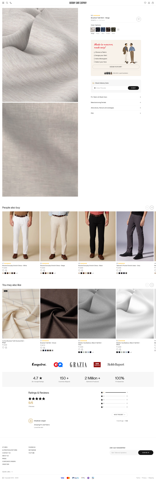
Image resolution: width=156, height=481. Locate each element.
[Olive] (126, 273)
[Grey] (12, 273)
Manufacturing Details (98, 102)
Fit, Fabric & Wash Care (99, 97)
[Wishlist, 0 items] (145, 3)
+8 (16, 273)
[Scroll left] (147, 208)
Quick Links (6, 472)
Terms (138, 477)
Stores (4, 447)
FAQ (92, 113)
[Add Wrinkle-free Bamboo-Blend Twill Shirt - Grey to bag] (82, 349)
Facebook (32, 447)
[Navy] (124, 273)
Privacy (144, 477)
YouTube (31, 453)
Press (4, 458)
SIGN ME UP (145, 452)
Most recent (118, 414)
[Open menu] (3, 3)
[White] (155, 350)
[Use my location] (95, 88)
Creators (5, 464)
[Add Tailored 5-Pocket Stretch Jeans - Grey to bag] (120, 270)
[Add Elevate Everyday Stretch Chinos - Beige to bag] (44, 270)
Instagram (32, 450)
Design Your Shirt (116, 67)
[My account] (149, 3)
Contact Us (6, 453)
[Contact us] (11, 3)
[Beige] (3, 273)
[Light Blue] (88, 352)
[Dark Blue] (81, 352)
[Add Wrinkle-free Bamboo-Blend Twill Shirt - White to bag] (120, 349)
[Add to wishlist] (138, 19)
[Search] (7, 3)
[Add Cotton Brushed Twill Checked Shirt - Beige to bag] (6, 347)
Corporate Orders (9, 461)
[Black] (5, 273)
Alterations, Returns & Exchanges (102, 108)
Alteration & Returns (9, 450)
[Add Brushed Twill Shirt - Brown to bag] (44, 348)
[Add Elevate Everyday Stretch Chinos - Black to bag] (82, 270)
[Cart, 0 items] (153, 3)
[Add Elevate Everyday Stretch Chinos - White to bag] (6, 270)
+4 (93, 352)
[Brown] (7, 273)
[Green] (83, 352)
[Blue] (45, 350)
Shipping (151, 477)
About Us (5, 455)
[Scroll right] (152, 208)
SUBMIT (133, 88)
